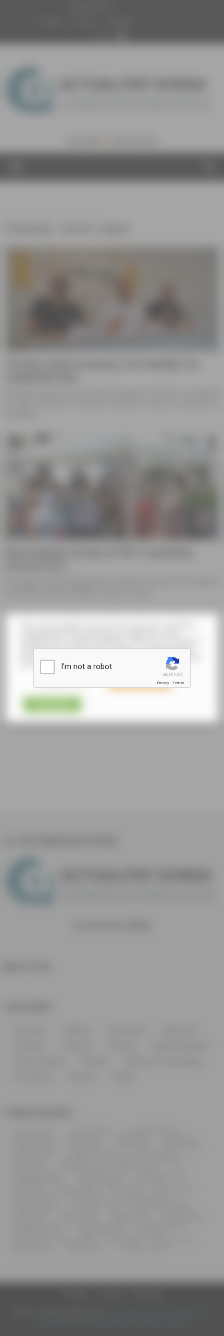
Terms (178, 683)
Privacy (163, 683)
